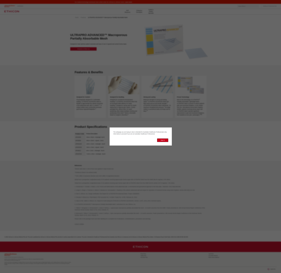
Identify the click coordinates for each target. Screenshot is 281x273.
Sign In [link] (163, 140)
